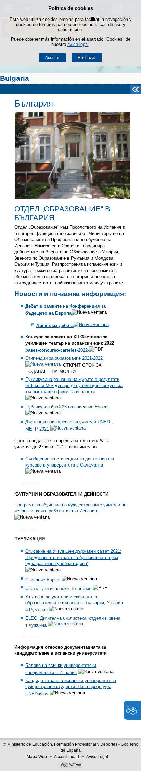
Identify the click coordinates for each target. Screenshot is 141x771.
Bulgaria (14, 78)
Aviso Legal (97, 756)
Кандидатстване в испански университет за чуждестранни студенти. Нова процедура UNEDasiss (70, 687)
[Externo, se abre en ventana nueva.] (70, 765)
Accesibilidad (66, 756)
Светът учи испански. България (58, 589)
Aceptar (52, 57)
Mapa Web (37, 756)
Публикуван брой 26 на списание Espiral (66, 406)
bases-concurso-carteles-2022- (57, 350)
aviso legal (78, 44)
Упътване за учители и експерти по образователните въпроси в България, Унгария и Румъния (74, 603)
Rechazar (87, 57)
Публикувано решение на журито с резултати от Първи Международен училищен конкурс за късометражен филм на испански (74, 385)
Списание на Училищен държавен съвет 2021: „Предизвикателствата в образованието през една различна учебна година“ (73, 557)
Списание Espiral (42, 579)
